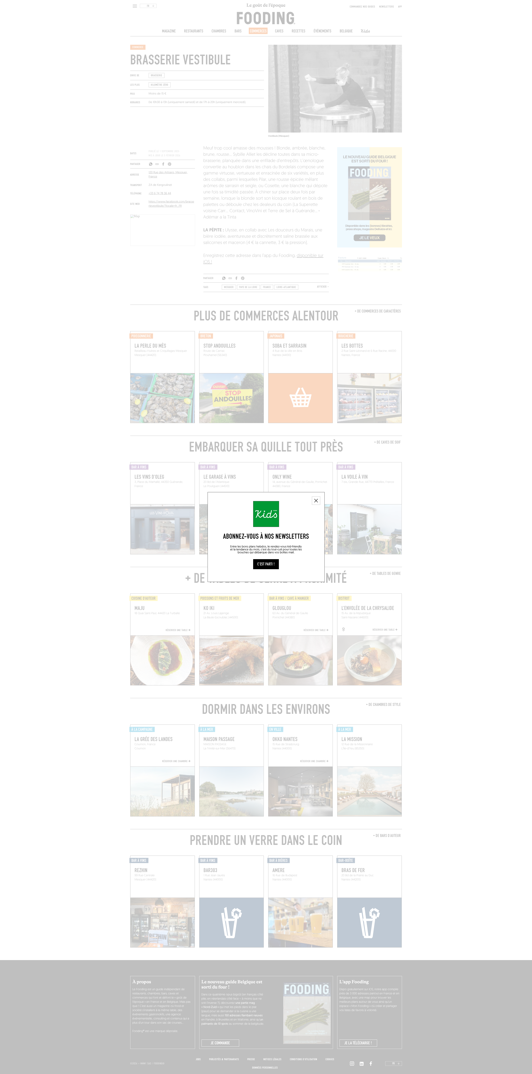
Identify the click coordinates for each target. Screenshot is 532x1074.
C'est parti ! (266, 564)
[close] (316, 500)
